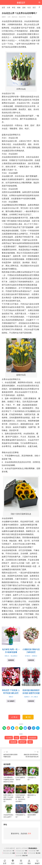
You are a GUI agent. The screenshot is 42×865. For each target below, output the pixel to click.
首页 (3, 7)
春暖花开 (21, 2)
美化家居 (13, 742)
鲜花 (13, 7)
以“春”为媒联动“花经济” (20, 778)
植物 (18, 7)
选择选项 (11, 660)
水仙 (16, 738)
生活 (29, 7)
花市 (12, 862)
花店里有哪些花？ (32, 816)
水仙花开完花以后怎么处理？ (8, 816)
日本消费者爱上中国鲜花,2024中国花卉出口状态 (9, 779)
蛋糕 (24, 7)
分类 (8, 7)
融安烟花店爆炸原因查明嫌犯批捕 (11, 755)
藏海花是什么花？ (32, 796)
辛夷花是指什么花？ (20, 816)
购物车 (37, 862)
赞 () (14, 717)
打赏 (28, 717)
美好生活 (14, 17)
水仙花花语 (32, 738)
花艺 (34, 7)
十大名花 (9, 738)
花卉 (30, 742)
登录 (29, 833)
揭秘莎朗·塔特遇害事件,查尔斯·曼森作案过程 (31, 755)
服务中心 (19, 848)
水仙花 (23, 738)
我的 (29, 862)
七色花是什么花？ (32, 778)
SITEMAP (25, 848)
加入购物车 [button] (10, 701)
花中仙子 (22, 742)
